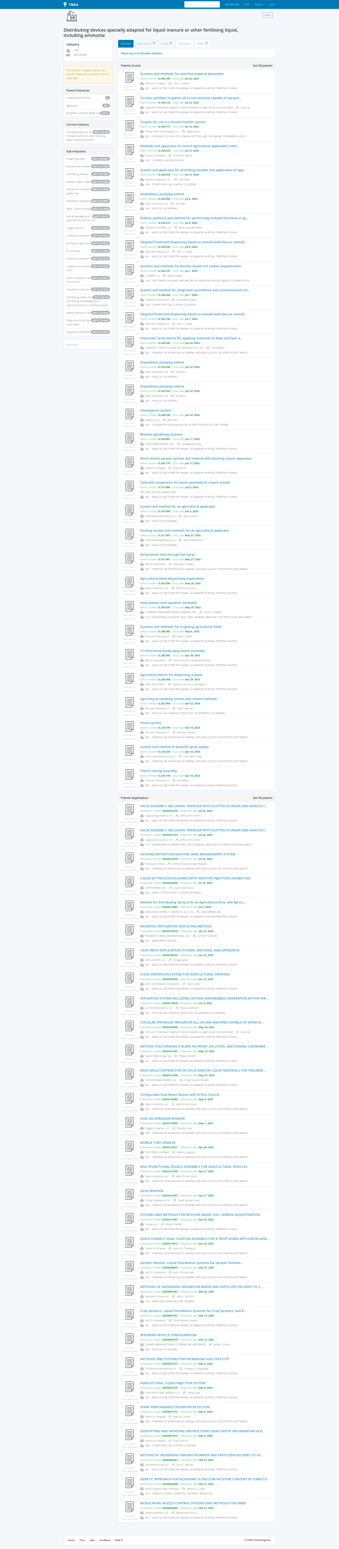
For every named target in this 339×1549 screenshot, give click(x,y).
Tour (246, 4)
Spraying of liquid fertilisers (87, 332)
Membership (232, 4)
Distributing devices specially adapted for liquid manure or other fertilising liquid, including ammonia (87, 136)
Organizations (145, 43)
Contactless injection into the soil (87, 289)
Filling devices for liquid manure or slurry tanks (87, 322)
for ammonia (87, 251)
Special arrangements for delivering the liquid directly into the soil (87, 218)
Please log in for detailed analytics (141, 53)
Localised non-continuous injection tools (87, 268)
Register (259, 4)
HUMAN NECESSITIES (87, 98)
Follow (268, 14)
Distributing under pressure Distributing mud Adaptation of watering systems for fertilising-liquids (87, 301)
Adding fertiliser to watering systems (87, 313)
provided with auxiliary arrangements (87, 166)
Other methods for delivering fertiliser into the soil (87, 279)
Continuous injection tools (87, 236)
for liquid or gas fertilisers (87, 243)
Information (184, 43)
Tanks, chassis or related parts (87, 209)
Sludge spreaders (87, 159)
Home (71, 1540)
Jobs (92, 1540)
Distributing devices (87, 174)
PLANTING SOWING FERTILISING (87, 113)
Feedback (105, 1540)
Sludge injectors (87, 228)
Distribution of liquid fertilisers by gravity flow (87, 191)
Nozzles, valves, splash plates (87, 182)
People (165, 43)
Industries (72, 344)
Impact (201, 43)
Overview (126, 43)
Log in (272, 4)
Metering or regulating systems (87, 201)
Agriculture (87, 106)
